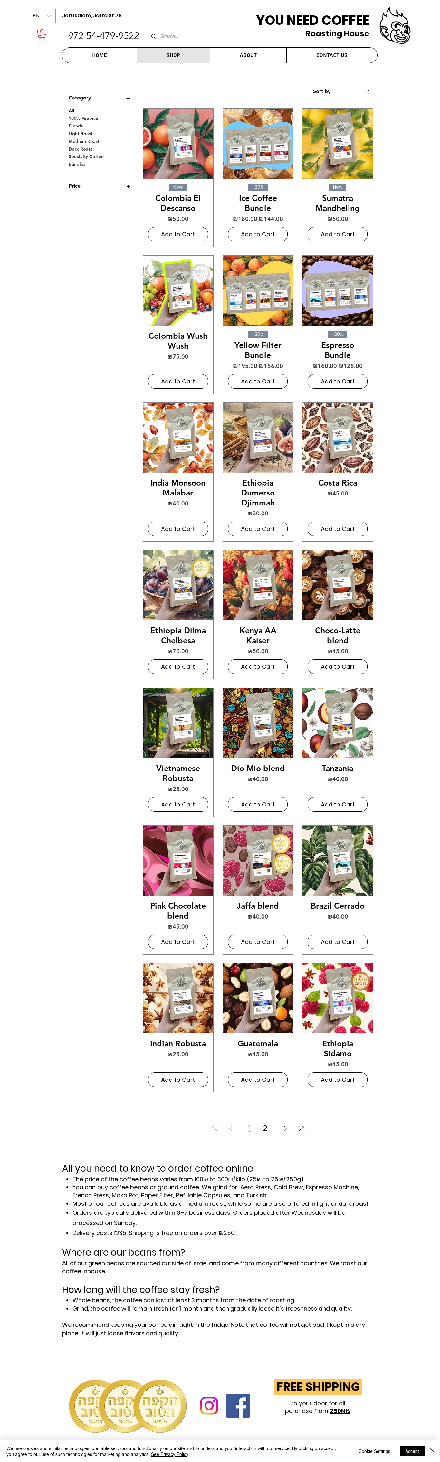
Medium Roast (84, 141)
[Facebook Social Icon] (238, 1406)
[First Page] (214, 1128)
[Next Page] (286, 1128)
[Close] (432, 1451)
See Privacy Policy (169, 1454)
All (71, 111)
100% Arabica (83, 118)
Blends (76, 126)
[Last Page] (302, 1128)
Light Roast (80, 134)
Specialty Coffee (86, 156)
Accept (412, 1451)
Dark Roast (80, 149)
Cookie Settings (374, 1451)
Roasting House (337, 33)
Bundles (77, 164)
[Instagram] (209, 1406)
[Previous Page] (230, 1128)
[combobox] (341, 91)
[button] (41, 34)
